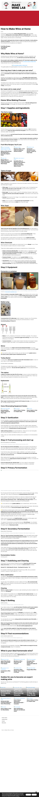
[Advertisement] (9, 18)
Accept (28, 794)
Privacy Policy (4, 717)
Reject (34, 794)
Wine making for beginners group (11, 291)
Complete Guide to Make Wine (29, 61)
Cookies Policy (4, 719)
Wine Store (4, 722)
